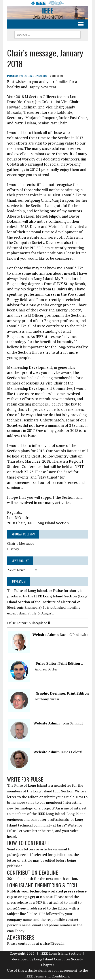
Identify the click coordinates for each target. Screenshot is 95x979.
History (13, 548)
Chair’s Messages (20, 543)
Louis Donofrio (35, 75)
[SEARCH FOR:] (47, 34)
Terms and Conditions (51, 976)
